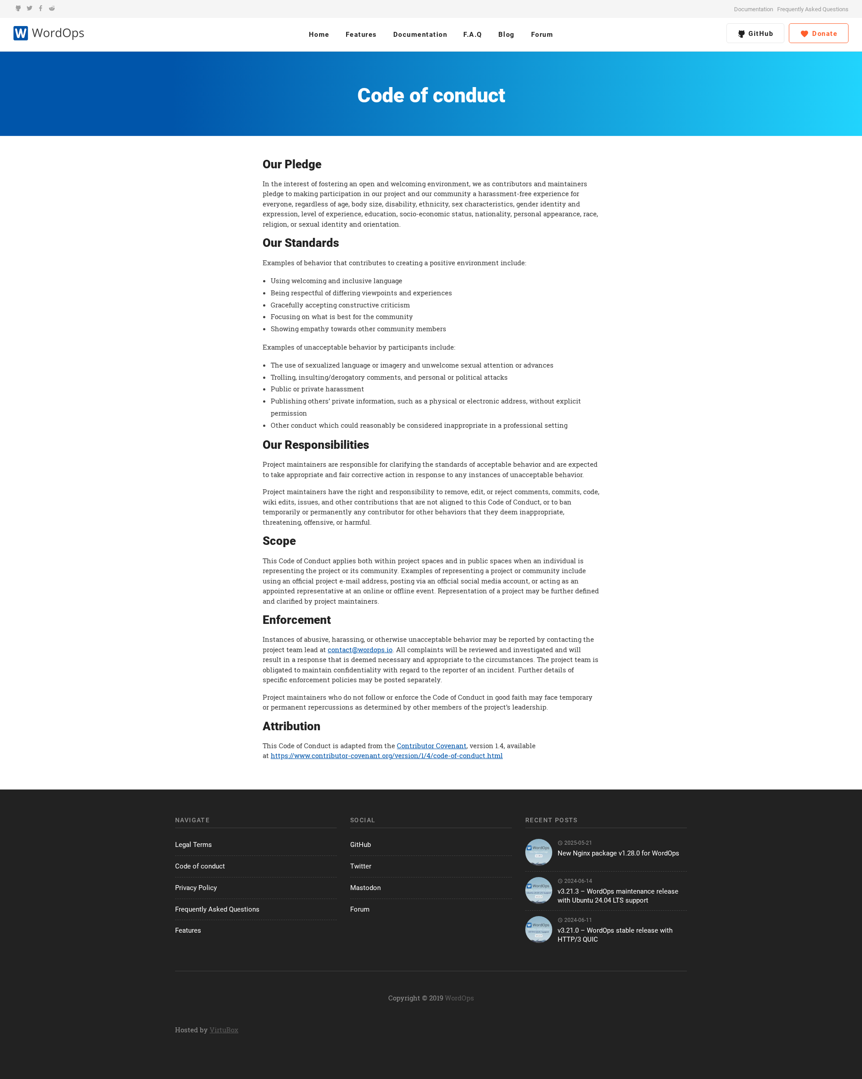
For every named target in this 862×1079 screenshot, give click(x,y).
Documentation (753, 9)
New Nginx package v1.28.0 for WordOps (618, 853)
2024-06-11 (577, 920)
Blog (506, 35)
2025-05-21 (577, 843)
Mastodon (365, 888)
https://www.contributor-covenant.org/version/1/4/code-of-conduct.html (387, 755)
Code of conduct (200, 866)
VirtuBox (224, 1029)
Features (361, 35)
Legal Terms (193, 845)
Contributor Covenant (431, 745)
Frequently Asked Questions (813, 9)
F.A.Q (472, 35)
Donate (824, 34)
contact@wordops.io (360, 649)
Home (319, 35)
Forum (542, 35)
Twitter (360, 866)
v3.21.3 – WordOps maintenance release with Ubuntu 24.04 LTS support (618, 895)
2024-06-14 (577, 881)
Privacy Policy (196, 888)
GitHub (760, 34)
